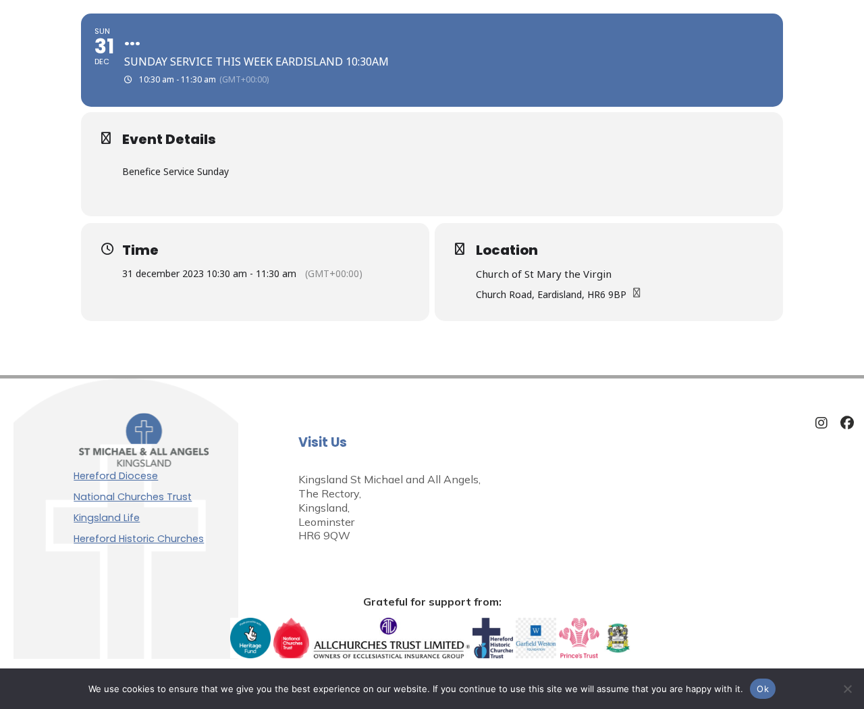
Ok (763, 688)
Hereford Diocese (116, 476)
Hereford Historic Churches (139, 538)
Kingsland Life (107, 517)
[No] (847, 688)
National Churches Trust (133, 497)
